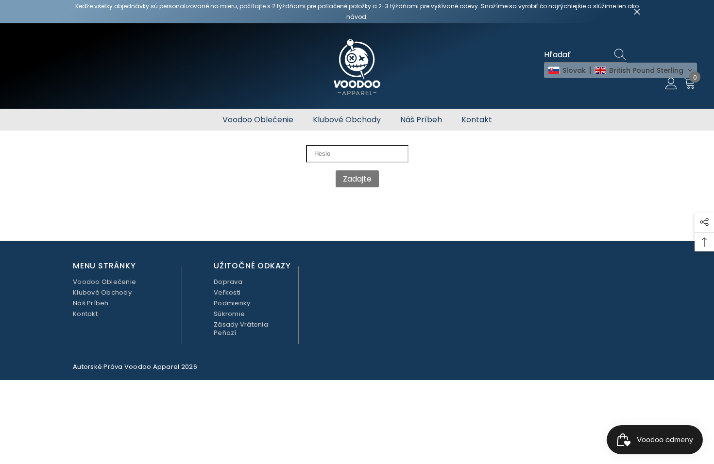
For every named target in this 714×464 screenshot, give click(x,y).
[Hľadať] (621, 55)
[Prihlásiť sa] (671, 84)
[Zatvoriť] (637, 12)
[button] (620, 70)
